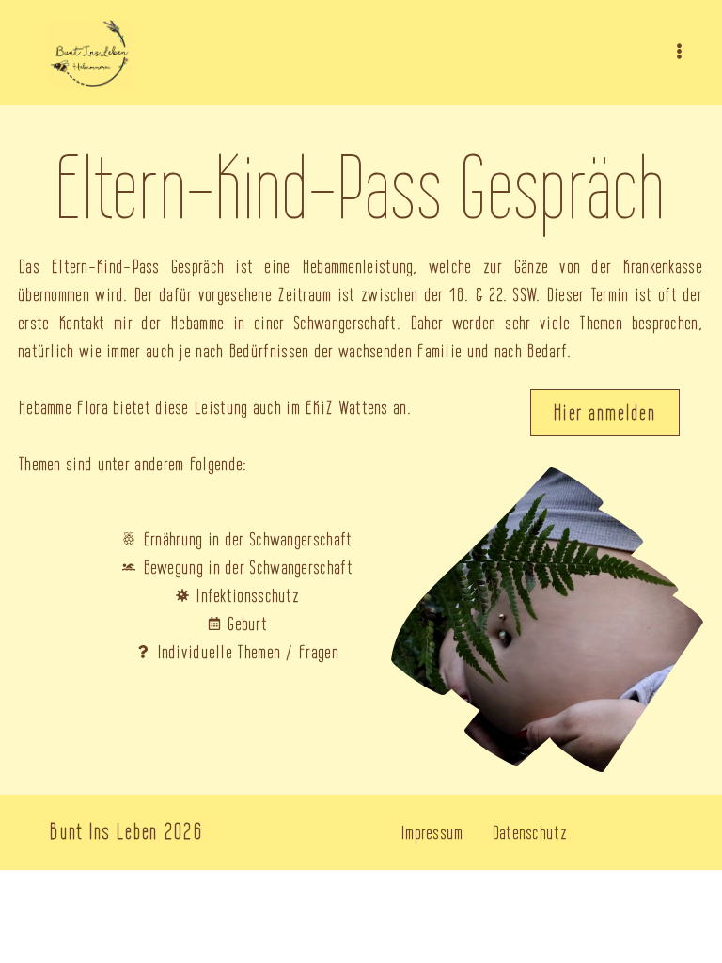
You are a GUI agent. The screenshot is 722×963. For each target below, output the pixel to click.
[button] (679, 53)
